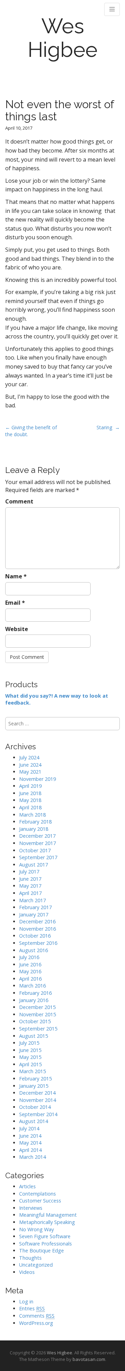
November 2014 (37, 1100)
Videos (27, 1272)
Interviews (30, 1208)
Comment (19, 501)
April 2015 (30, 1064)
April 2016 (30, 978)
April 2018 (30, 807)
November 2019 (37, 779)
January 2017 (33, 914)
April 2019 (30, 786)
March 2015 (32, 1071)
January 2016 (33, 1000)
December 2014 (37, 1092)
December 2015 (37, 1007)
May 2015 (30, 1057)
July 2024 (29, 757)
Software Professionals (45, 1243)
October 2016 (35, 935)
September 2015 (38, 1028)
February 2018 (35, 821)
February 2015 (35, 1078)
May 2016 (30, 971)
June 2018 (30, 793)
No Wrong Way (36, 1229)
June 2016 (30, 964)
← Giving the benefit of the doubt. (31, 431)
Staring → (108, 427)
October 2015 (35, 1021)
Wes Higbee (63, 38)
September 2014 (38, 1114)
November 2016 (37, 928)
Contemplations (37, 1193)
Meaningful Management (48, 1215)
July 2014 (29, 1128)
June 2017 (30, 879)
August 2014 (33, 1121)
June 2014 (30, 1135)
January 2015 (33, 1086)
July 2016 (29, 957)
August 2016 (33, 950)
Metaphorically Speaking (47, 1222)
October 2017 (35, 850)
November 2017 (37, 843)
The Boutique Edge (41, 1250)
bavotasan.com (89, 1359)
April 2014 (30, 1150)
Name (16, 576)
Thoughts (30, 1257)
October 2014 (35, 1107)
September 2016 (38, 943)
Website (16, 629)
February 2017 (35, 907)
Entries (32, 1308)
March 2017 (32, 900)
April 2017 (30, 893)
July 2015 (29, 1043)
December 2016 (37, 921)
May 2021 (30, 771)
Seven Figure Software (44, 1236)
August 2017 (33, 864)
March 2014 (32, 1157)
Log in (26, 1301)
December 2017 (37, 836)
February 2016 (35, 993)
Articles (27, 1186)
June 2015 (30, 1050)
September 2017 (38, 857)
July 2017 (29, 871)
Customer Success (40, 1200)
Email (15, 602)
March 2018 (32, 814)
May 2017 (30, 885)
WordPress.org (36, 1323)
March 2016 (32, 985)
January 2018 (33, 829)
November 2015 (37, 1014)
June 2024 (30, 764)
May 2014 (30, 1142)
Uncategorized (36, 1264)
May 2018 (30, 800)
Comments (37, 1315)
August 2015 (33, 1036)
